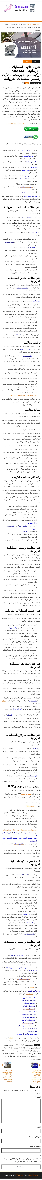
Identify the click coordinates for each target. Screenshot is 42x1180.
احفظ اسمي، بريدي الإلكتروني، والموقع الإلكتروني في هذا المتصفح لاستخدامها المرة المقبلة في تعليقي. (22, 1160)
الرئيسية (38, 24)
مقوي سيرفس (27, 832)
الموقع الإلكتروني (35, 1146)
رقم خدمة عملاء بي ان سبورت (27, 1034)
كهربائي (9, 715)
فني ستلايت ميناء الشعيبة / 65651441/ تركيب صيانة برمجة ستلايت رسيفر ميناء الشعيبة (7, 1076)
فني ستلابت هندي (8, 1053)
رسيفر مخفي (7, 830)
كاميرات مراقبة (32, 395)
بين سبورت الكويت (31, 1031)
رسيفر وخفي (24, 1050)
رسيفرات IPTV (30, 806)
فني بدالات (12, 395)
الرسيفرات (29, 994)
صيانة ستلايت (32, 247)
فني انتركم (21, 395)
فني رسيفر (25, 170)
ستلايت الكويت (26, 217)
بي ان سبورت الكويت (30, 1028)
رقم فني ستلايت (31, 162)
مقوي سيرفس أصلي (30, 838)
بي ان (4, 701)
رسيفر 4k (24, 830)
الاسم (38, 1127)
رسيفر (31, 987)
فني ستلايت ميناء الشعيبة (16, 123)
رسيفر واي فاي (11, 968)
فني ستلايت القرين (29, 998)
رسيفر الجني (32, 830)
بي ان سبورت (32, 523)
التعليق (38, 1097)
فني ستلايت (30, 24)
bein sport (26, 531)
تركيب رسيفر (29, 1045)
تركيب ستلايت (9, 242)
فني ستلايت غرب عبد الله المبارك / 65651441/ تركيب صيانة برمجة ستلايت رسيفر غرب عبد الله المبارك (35, 1077)
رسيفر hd (16, 830)
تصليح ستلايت (23, 1047)
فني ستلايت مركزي (26, 178)
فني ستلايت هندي (28, 156)
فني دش (27, 176)
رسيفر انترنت (21, 968)
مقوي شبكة (17, 832)
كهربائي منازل (17, 709)
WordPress (19, 1175)
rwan (23, 83)
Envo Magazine (33, 1175)
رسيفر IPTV (33, 970)
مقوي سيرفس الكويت (14, 838)
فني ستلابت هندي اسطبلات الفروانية (28, 1056)
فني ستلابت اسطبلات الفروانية (25, 1054)
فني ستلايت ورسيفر (30, 196)
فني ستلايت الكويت (27, 150)
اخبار (11, 1038)
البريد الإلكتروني (35, 1137)
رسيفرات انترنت (26, 794)
